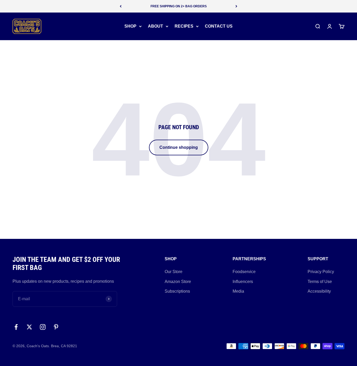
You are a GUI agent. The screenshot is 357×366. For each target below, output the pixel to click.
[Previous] (121, 6)
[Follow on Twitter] (29, 326)
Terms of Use (320, 281)
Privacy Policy (321, 271)
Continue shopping (178, 147)
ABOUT (155, 26)
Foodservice (244, 271)
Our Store (173, 271)
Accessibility (319, 291)
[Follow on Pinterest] (56, 326)
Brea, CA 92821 (64, 346)
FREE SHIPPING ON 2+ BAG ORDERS (179, 6)
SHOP (130, 26)
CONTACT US (219, 26)
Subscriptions (177, 291)
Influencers (243, 281)
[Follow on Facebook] (16, 326)
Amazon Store (178, 281)
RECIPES (184, 26)
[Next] (236, 6)
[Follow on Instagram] (42, 326)
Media (238, 291)
